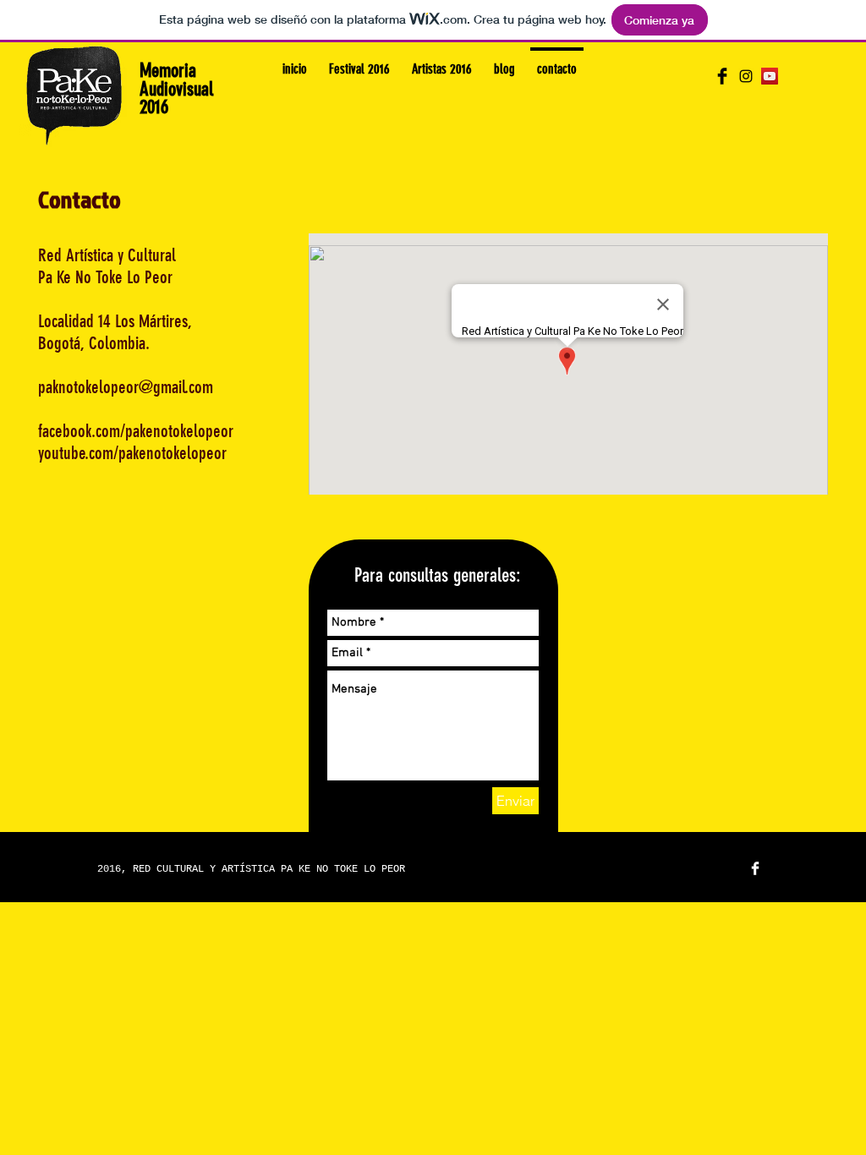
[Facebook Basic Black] (722, 76)
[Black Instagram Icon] (745, 76)
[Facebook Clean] (755, 868)
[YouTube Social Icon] (769, 76)
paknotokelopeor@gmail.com (125, 386)
